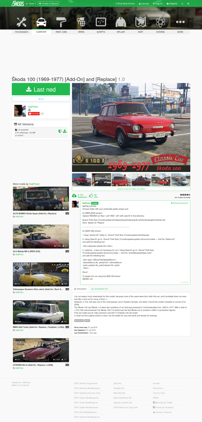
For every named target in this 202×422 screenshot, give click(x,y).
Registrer (173, 3)
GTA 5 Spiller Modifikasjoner (86, 407)
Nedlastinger (82, 197)
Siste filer (117, 383)
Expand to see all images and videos (131, 189)
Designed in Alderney (21, 382)
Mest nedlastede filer (123, 397)
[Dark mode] (182, 3)
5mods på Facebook (164, 407)
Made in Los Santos (20, 385)
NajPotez (33, 106)
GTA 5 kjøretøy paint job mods (87, 393)
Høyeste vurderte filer (123, 402)
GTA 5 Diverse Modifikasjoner (87, 417)
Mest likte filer (119, 393)
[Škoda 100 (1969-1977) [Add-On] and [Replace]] (131, 127)
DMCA (156, 397)
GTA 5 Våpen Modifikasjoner (86, 397)
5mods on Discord (163, 412)
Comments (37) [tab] (100, 288)
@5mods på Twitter (163, 402)
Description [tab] (81, 288)
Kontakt (156, 383)
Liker (96, 197)
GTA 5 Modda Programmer (86, 383)
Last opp (145, 3)
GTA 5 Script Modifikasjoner (86, 402)
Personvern (158, 388)
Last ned (44, 89)
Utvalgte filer (119, 388)
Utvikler (95, 203)
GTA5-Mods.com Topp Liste (126, 407)
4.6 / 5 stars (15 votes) (182, 197)
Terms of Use (159, 393)
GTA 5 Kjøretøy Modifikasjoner (87, 388)
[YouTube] (29, 110)
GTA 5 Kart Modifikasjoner (85, 412)
